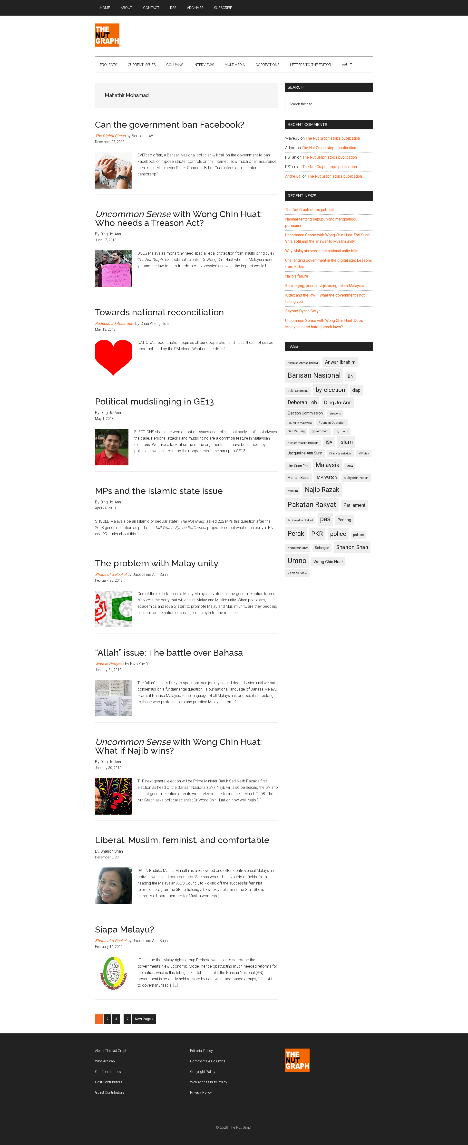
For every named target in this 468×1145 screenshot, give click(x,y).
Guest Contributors (109, 1092)
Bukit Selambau (298, 391)
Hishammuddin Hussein (303, 442)
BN (350, 376)
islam (346, 442)
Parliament (354, 505)
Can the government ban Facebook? (169, 124)
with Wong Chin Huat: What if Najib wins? (178, 746)
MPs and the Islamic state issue (159, 491)
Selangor (322, 548)
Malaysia (328, 465)
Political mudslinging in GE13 (154, 401)
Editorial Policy (201, 1051)
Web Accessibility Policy (208, 1082)
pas (325, 519)
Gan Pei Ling (296, 431)
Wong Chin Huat (328, 561)
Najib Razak (322, 490)
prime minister (298, 548)
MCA (350, 466)
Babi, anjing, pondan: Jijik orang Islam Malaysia (324, 285)
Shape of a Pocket (111, 574)
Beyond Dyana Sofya (303, 311)
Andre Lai (293, 176)
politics (358, 535)
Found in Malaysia (300, 422)
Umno (297, 561)
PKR (317, 533)
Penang (344, 519)
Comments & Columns (207, 1061)
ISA (329, 442)
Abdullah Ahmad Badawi (303, 363)
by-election (330, 389)
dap (356, 390)
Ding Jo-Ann (337, 402)
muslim (293, 491)
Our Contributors (108, 1072)
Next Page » (144, 1020)
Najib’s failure (296, 276)
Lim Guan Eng (298, 466)
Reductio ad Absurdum (114, 323)
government (320, 431)
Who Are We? (105, 1061)
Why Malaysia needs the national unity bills (321, 251)
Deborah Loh (302, 402)
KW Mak (364, 453)
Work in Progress (109, 664)
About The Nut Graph (111, 1051)
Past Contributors (108, 1082)
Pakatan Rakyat (312, 504)
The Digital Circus (110, 136)
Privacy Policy (201, 1092)
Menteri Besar (299, 477)
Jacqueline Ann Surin (305, 453)
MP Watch (327, 477)
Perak (296, 534)
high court (342, 431)
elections (335, 413)
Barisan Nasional (314, 375)
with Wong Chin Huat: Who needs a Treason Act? (178, 218)
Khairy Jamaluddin (340, 453)
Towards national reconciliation (159, 312)
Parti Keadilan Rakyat (300, 520)
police (338, 533)
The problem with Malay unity (157, 563)
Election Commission (305, 413)
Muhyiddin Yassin (356, 478)
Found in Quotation (332, 422)
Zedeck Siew (297, 573)
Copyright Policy (202, 1072)
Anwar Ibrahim (340, 362)
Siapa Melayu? (124, 929)
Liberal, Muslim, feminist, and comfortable (182, 840)
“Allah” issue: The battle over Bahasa (169, 652)
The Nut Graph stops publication (333, 138)
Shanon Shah (352, 547)
